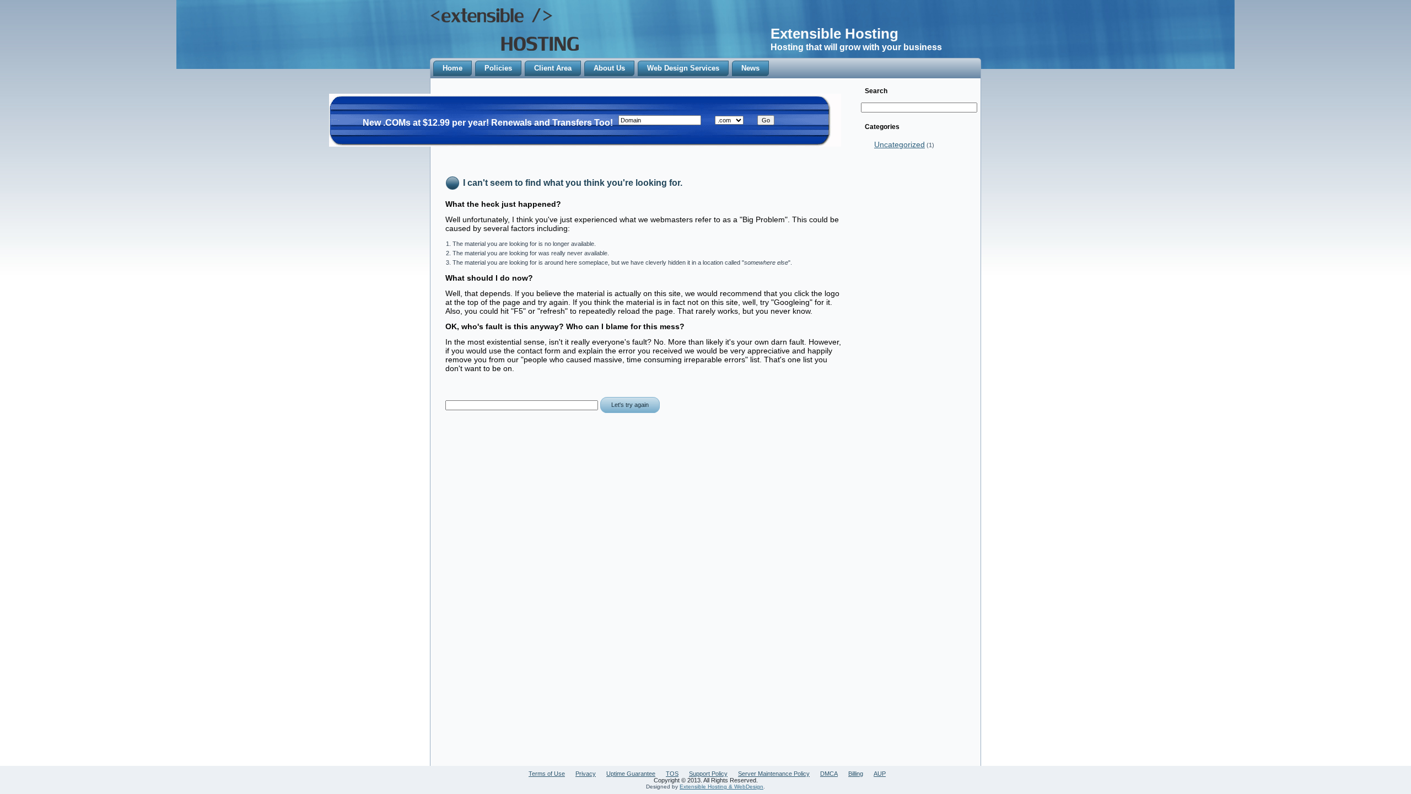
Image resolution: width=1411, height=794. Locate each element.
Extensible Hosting (834, 33)
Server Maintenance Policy (774, 773)
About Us (609, 68)
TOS (672, 773)
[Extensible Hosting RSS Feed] (507, 783)
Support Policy (708, 773)
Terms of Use (547, 773)
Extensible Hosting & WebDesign (721, 787)
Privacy (585, 773)
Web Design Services (683, 68)
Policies (498, 68)
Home (452, 68)
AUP (880, 773)
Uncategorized (899, 144)
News (750, 68)
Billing (855, 773)
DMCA (829, 773)
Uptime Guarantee (630, 773)
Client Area (553, 68)
